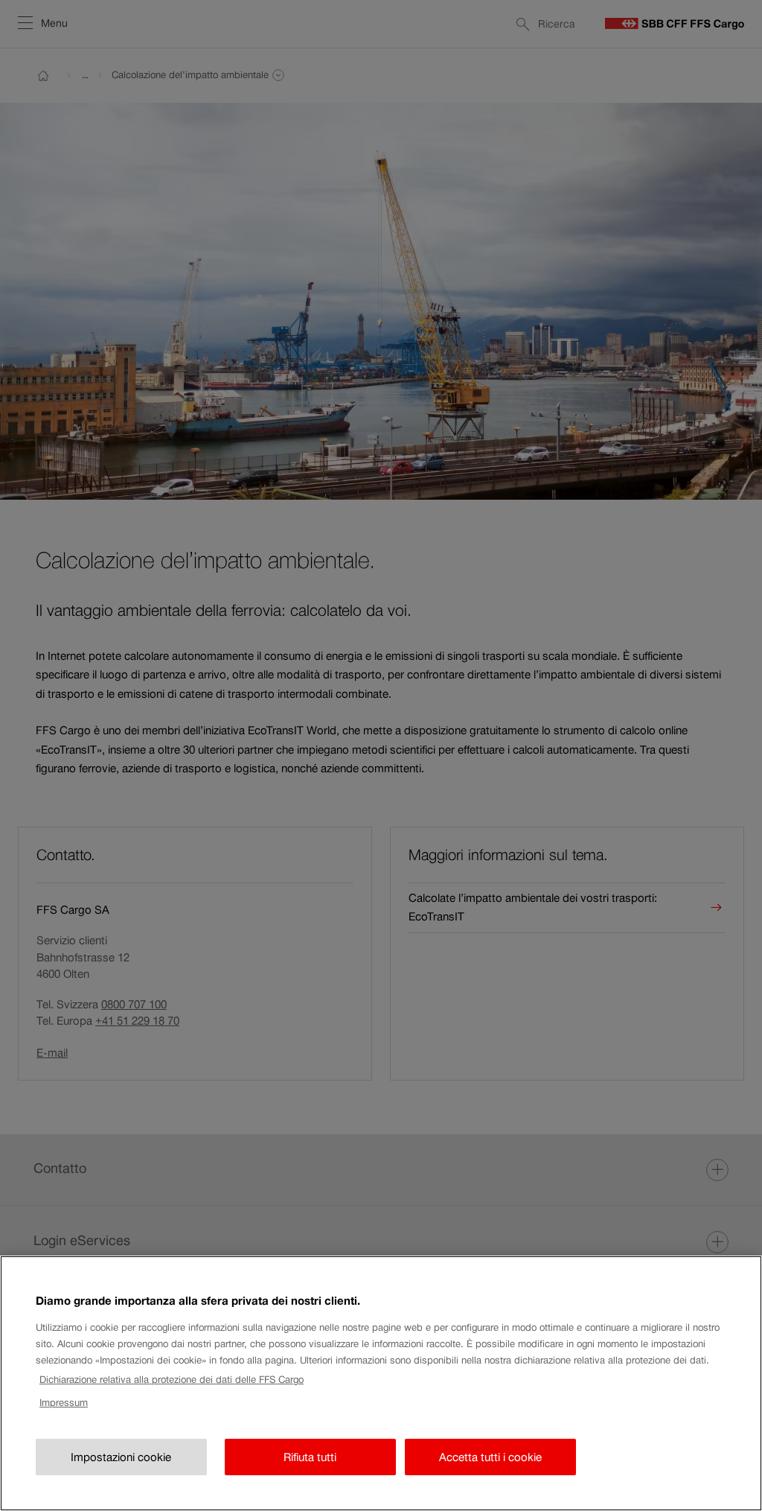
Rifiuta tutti (310, 1457)
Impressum (63, 1402)
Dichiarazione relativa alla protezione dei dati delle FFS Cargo (171, 1379)
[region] (381, 1383)
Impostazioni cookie (121, 1457)
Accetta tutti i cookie (490, 1457)
